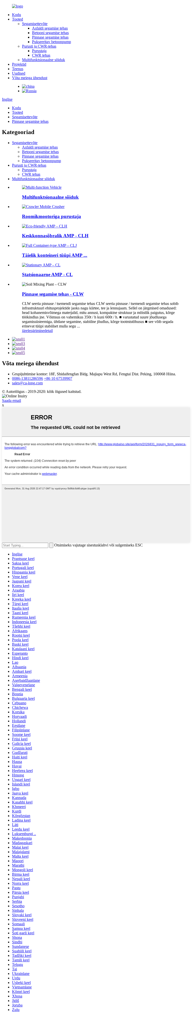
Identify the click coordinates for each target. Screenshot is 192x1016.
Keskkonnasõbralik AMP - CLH (55, 235)
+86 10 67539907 (58, 378)
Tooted (17, 19)
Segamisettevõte (35, 24)
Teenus (17, 69)
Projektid (19, 64)
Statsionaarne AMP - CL (47, 274)
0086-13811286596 (27, 378)
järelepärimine (33, 330)
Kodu (16, 15)
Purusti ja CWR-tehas (39, 46)
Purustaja (39, 51)
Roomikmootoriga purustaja (51, 216)
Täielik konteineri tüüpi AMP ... (54, 255)
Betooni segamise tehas (50, 33)
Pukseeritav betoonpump (51, 42)
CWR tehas (41, 55)
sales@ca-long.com (27, 383)
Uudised (18, 73)
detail (48, 330)
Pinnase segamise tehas (50, 37)
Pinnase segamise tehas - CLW (53, 294)
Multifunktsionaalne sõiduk (43, 60)
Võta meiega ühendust (29, 78)
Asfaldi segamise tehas (50, 28)
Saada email (11, 400)
